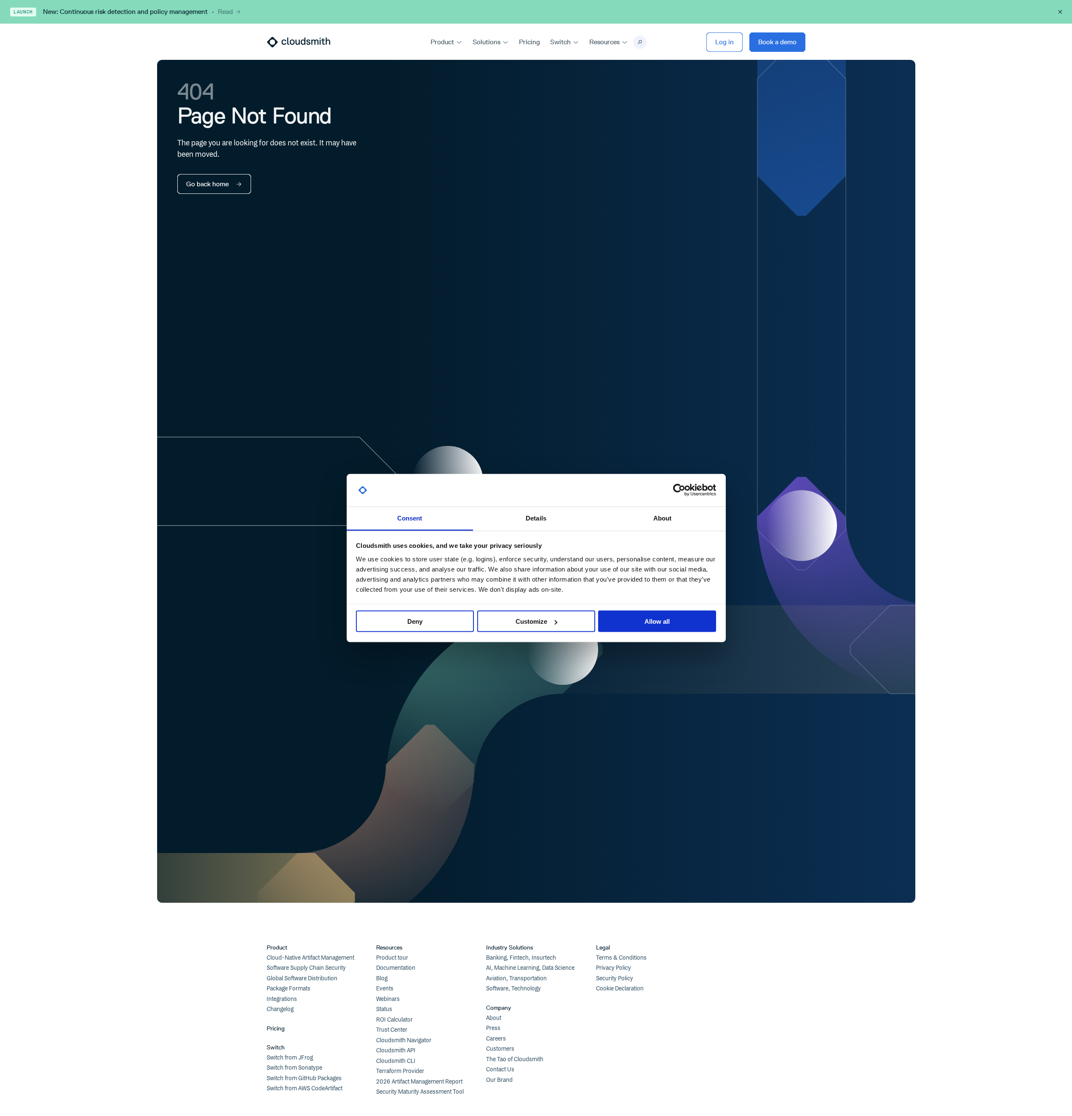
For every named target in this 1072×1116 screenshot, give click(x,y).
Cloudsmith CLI (395, 1061)
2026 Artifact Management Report (419, 1081)
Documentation (395, 968)
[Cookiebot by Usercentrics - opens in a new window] (679, 490)
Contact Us (500, 1069)
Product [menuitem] (442, 42)
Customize (531, 621)
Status (384, 1009)
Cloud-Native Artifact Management (310, 958)
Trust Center (391, 1030)
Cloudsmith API (395, 1050)
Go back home (207, 184)
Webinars (388, 999)
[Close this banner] (1060, 12)
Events (384, 988)
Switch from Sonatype (294, 1068)
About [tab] (662, 517)
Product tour (392, 958)
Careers (496, 1039)
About (493, 1018)
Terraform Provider (400, 1071)
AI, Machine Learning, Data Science (530, 968)
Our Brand (499, 1080)
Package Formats (288, 988)
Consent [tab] (409, 517)
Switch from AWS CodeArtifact (304, 1088)
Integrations (282, 999)
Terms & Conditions (621, 958)
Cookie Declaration (620, 988)
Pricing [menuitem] (529, 42)
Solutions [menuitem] (486, 42)
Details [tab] (536, 517)
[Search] (640, 42)
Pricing (276, 1028)
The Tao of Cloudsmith (514, 1059)
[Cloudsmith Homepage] (298, 42)
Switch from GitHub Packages (304, 1078)
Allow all (657, 621)
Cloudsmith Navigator (403, 1040)
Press (493, 1028)
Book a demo (777, 42)
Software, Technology (513, 988)
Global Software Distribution (302, 978)
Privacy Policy (613, 968)
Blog (382, 978)
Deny (414, 621)
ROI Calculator (394, 1020)
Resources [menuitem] (604, 42)
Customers (500, 1049)
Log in (724, 42)
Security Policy (614, 978)
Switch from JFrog (290, 1057)
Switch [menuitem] (560, 42)
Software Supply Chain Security (306, 968)
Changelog (280, 1009)
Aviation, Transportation (516, 978)
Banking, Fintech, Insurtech (521, 958)
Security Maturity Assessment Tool (420, 1092)
